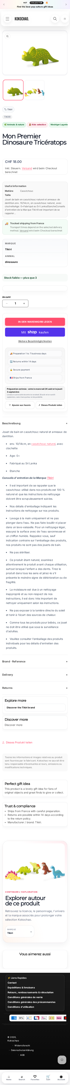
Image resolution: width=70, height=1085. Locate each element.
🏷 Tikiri (8, 109)
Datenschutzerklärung (22, 1050)
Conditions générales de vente (25, 997)
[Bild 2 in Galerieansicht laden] (35, 90)
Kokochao (13, 1040)
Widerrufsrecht (22, 1045)
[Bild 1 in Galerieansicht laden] (13, 90)
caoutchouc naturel (43, 443)
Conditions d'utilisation (21, 1007)
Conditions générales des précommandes (31, 1002)
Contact (12, 982)
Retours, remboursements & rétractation (31, 992)
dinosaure (11, 261)
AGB (22, 1055)
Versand (27, 168)
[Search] (55, 19)
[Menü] (7, 19)
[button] (65, 19)
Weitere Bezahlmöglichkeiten (35, 341)
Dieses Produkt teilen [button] (19, 742)
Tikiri (8, 249)
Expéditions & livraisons (21, 987)
